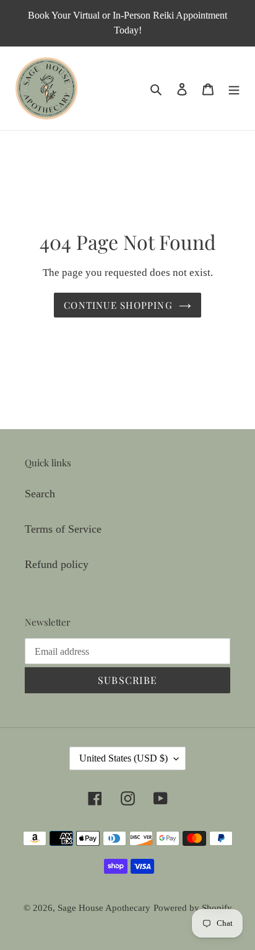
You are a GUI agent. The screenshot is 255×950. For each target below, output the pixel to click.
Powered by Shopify (192, 908)
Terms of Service (63, 529)
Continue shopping (118, 305)
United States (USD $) (123, 758)
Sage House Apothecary (104, 908)
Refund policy (57, 564)
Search (40, 493)
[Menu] (234, 88)
